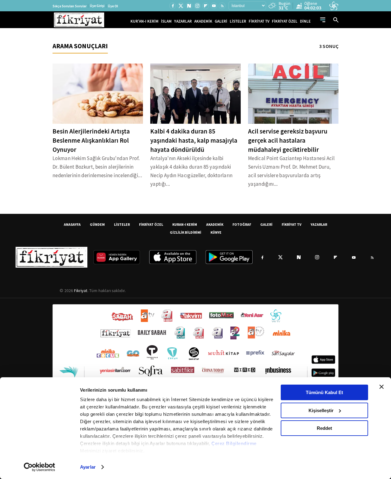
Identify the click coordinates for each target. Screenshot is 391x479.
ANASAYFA (72, 224)
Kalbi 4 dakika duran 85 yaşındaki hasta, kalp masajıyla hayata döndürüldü (193, 140)
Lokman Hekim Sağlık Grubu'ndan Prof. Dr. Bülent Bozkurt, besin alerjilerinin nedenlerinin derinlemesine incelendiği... (97, 167)
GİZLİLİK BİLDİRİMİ (185, 232)
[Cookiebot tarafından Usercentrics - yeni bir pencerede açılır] (39, 467)
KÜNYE (215, 232)
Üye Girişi (97, 6)
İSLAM (166, 21)
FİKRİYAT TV (259, 21)
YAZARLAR (183, 21)
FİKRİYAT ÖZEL (285, 21)
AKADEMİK (203, 21)
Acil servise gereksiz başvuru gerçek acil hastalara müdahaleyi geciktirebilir (287, 140)
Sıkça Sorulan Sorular (69, 6)
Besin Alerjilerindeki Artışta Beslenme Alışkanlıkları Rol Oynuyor (91, 140)
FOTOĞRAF (241, 224)
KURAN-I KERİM (184, 224)
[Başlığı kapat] (381, 387)
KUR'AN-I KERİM (144, 21)
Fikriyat (80, 290)
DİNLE (305, 21)
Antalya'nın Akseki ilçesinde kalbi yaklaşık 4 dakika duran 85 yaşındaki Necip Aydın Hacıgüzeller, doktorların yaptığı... (191, 171)
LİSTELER (238, 21)
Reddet (324, 428)
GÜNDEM (97, 224)
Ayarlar (88, 467)
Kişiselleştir (321, 410)
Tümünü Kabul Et (324, 392)
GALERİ (221, 21)
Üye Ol (113, 6)
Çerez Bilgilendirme (234, 443)
